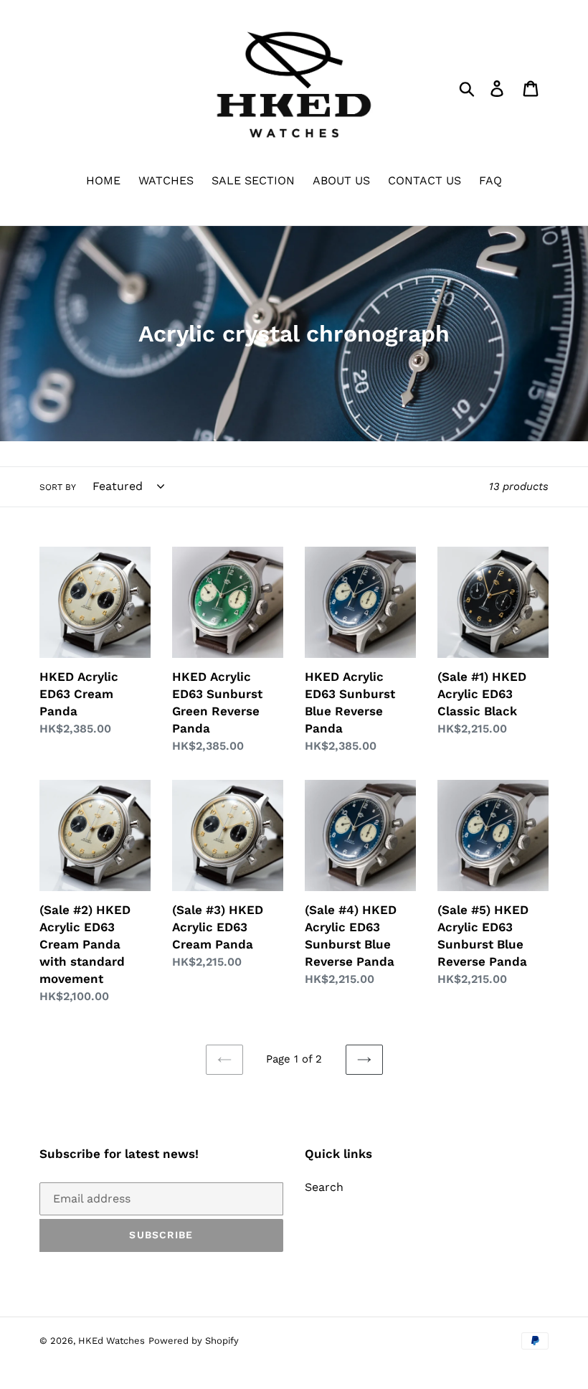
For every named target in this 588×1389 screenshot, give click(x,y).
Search (324, 1187)
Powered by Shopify (193, 1340)
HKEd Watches (111, 1340)
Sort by (57, 487)
